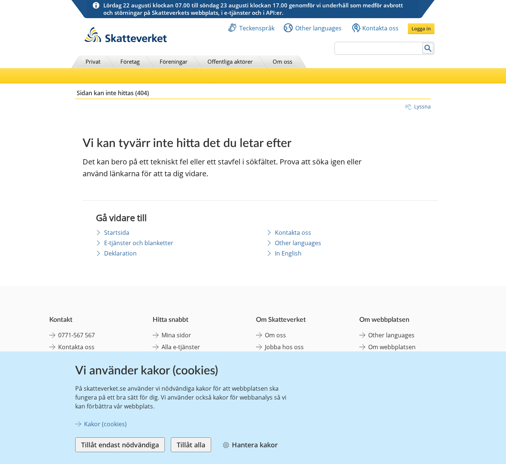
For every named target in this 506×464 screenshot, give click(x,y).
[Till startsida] (125, 40)
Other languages (318, 28)
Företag (130, 61)
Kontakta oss (380, 28)
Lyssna (422, 106)
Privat (93, 61)
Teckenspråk (256, 28)
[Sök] (428, 48)
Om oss (282, 61)
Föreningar (173, 61)
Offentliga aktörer (230, 61)
